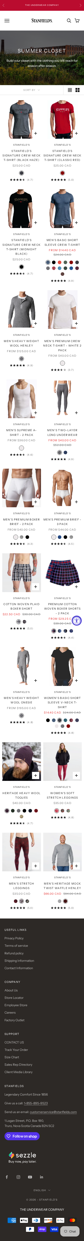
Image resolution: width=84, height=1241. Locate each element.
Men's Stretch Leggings (21, 886)
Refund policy (14, 953)
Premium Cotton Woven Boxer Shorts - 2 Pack (62, 608)
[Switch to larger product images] (70, 90)
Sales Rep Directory (18, 1065)
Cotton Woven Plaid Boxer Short (21, 606)
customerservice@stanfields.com (53, 1112)
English (40, 1190)
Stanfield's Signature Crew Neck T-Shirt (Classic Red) (62, 155)
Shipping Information (19, 961)
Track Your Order (16, 1050)
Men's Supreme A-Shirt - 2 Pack (21, 432)
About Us (11, 990)
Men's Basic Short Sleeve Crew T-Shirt (62, 242)
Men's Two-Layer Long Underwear (62, 432)
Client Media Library (18, 1072)
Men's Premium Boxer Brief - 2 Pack (21, 522)
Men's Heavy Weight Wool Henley (21, 343)
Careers (10, 1012)
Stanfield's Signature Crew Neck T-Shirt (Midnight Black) (21, 246)
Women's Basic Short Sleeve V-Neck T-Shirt (62, 702)
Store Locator (14, 998)
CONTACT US (14, 1042)
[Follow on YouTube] (30, 1177)
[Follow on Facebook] (6, 1177)
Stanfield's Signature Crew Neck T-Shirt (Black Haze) (21, 155)
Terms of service (16, 946)
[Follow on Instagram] (18, 1177)
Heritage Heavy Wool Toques (21, 795)
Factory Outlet (14, 1020)
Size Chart (11, 1057)
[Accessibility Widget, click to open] (77, 620)
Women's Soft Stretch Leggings (62, 795)
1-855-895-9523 (36, 1103)
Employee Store (15, 1005)
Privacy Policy (14, 938)
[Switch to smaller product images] (77, 90)
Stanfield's (21, 144)
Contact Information (18, 968)
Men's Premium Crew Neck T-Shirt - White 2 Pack (62, 345)
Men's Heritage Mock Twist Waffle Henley (62, 886)
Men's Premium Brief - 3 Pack (62, 522)
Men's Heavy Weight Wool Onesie (21, 700)
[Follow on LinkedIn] (41, 1177)
